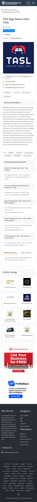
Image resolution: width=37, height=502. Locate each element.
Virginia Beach (29, 485)
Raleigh (5, 488)
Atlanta (10, 485)
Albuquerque (22, 481)
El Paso (25, 473)
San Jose (13, 469)
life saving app (29, 153)
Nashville (29, 476)
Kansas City (21, 483)
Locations (23, 423)
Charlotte (6, 473)
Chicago (22, 464)
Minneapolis (30, 488)
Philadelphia (6, 466)
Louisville (6, 481)
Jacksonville (26, 469)
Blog (21, 418)
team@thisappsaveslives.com (14, 87)
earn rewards (27, 155)
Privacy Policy (24, 444)
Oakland (22, 488)
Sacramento (12, 483)
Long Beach (29, 483)
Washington (8, 476)
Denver (19, 473)
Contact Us (23, 436)
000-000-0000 (10, 81)
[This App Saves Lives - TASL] (18, 58)
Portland (5, 478)
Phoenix (14, 466)
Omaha (11, 488)
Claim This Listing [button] (9, 31)
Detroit (31, 473)
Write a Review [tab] (26, 253)
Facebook (8, 92)
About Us (23, 434)
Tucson (30, 481)
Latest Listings (24, 426)
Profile (17, 92)
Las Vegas (23, 478)
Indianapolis (15, 471)
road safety (8, 155)
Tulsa (6, 490)
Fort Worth (31, 471)
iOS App (11, 153)
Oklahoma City (14, 478)
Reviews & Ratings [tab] (11, 253)
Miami (16, 488)
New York (7, 464)
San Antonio (21, 466)
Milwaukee (14, 481)
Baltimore (30, 478)
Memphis (22, 476)
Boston (15, 476)
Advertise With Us (25, 439)
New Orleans (20, 490)
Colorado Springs (18, 485)
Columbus (24, 471)
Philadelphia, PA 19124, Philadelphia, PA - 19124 (19, 77)
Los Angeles (15, 464)
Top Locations (24, 415)
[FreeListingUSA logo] (11, 3)
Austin (20, 469)
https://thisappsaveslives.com (15, 84)
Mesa (4, 485)
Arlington (28, 490)
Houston (29, 464)
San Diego (30, 466)
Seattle (13, 473)
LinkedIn (8, 96)
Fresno (5, 483)
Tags (21, 421)
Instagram (27, 92)
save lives (19, 153)
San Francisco (6, 471)
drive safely (17, 155)
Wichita (12, 490)
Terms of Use (24, 442)
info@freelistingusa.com (11, 452)
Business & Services (10, 10)
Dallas (7, 469)
